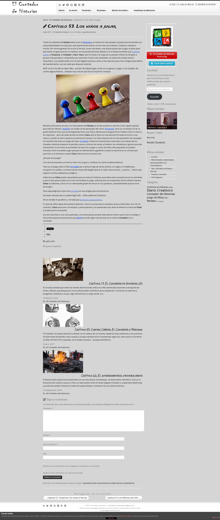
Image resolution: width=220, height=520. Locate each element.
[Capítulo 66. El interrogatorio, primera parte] (63, 361)
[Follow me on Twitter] (64, 5)
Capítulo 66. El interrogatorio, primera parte (112, 375)
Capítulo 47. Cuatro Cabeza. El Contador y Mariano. (109, 329)
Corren (154, 157)
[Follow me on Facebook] (68, 5)
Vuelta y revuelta (158, 174)
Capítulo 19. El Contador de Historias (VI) (116, 283)
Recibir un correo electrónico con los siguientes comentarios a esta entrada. (71, 466)
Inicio (62, 10)
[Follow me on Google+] (72, 5)
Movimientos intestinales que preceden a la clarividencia (162, 162)
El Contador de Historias (61, 20)
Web (44, 454)
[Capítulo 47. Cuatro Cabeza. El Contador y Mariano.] (63, 315)
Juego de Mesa (155, 197)
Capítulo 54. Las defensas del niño (123, 497)
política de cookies (126, 516)
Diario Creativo (120, 10)
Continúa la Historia (144, 10)
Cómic (170, 187)
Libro (166, 198)
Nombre (47, 435)
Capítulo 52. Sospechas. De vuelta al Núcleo (66, 497)
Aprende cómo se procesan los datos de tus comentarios (108, 483)
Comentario (48, 408)
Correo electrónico (50, 444)
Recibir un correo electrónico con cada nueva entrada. (63, 473)
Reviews (101, 10)
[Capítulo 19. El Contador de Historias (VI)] (63, 269)
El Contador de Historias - (98, 505)
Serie (78, 32)
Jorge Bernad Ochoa (89, 32)
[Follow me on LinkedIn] (84, 5)
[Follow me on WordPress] (80, 5)
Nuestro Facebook (156, 142)
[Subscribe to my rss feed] (60, 5)
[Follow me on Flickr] (76, 5)
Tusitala (86, 10)
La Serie (73, 10)
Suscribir (154, 96)
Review (151, 201)
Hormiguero (156, 177)
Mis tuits (151, 137)
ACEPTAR (111, 518)
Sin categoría (160, 201)
